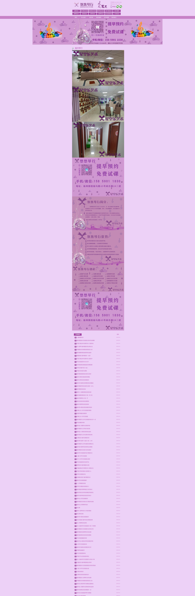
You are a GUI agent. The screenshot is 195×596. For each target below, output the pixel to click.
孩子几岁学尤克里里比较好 (83, 459)
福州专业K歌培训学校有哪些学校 (85, 541)
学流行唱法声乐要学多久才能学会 (85, 343)
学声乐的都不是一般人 (82, 367)
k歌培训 (76, 11)
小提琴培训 (101, 13)
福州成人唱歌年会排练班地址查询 (85, 586)
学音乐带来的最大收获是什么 (84, 471)
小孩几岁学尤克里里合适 (83, 568)
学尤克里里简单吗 (81, 553)
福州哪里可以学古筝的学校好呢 (84, 434)
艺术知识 (78, 334)
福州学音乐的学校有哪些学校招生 (85, 492)
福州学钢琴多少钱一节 (82, 398)
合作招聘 (106, 17)
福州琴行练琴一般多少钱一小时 (84, 440)
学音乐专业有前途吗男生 (83, 556)
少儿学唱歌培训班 (81, 483)
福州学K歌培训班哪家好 (83, 516)
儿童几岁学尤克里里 (82, 456)
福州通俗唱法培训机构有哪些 (84, 535)
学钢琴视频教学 (81, 550)
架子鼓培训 (109, 11)
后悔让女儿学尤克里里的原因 (84, 410)
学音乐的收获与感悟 (82, 371)
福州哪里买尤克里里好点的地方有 (85, 529)
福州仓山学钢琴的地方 (82, 504)
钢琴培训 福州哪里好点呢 (83, 465)
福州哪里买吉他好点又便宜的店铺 (85, 501)
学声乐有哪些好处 (81, 474)
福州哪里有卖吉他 (81, 389)
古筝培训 (92, 13)
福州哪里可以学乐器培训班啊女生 (85, 443)
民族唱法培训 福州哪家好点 (83, 477)
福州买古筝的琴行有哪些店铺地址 (85, 583)
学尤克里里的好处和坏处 (83, 462)
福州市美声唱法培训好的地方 (84, 495)
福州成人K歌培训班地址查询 (84, 431)
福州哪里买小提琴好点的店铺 (84, 577)
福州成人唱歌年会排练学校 (83, 425)
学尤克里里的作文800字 (83, 361)
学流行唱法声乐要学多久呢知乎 (84, 358)
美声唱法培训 (100, 11)
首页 (76, 17)
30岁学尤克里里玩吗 (82, 544)
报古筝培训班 (80, 513)
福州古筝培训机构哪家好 (83, 380)
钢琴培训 (76, 13)
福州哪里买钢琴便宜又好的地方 (84, 489)
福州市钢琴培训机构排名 (83, 404)
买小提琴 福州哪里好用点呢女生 (85, 346)
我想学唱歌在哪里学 (82, 413)
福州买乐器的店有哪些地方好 (84, 547)
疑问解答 (98, 17)
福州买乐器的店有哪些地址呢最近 (85, 383)
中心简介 (83, 17)
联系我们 (114, 17)
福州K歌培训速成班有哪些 (83, 377)
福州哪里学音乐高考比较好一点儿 (85, 386)
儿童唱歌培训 (80, 337)
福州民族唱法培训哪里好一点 (84, 589)
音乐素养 (116, 11)
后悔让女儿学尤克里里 (82, 416)
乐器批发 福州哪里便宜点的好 (84, 562)
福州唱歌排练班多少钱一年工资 (84, 395)
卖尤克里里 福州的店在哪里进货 (85, 519)
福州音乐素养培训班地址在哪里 (84, 447)
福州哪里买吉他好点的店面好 (84, 450)
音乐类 (91, 17)
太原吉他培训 (80, 571)
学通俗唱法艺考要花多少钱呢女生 (85, 468)
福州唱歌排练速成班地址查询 (84, 352)
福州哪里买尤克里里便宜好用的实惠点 (86, 565)
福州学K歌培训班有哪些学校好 (84, 407)
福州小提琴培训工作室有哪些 (84, 510)
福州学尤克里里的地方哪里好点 (84, 453)
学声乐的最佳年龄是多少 (83, 486)
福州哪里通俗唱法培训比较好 (84, 374)
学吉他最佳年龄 (81, 422)
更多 (118, 334)
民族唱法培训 (92, 11)
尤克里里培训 (108, 13)
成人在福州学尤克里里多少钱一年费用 (86, 526)
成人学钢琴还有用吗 (82, 523)
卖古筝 (78, 507)
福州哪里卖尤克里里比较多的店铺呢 (86, 340)
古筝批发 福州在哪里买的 (83, 437)
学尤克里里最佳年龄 (82, 538)
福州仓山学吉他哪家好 (82, 498)
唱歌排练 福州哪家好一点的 (83, 355)
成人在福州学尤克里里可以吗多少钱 (86, 559)
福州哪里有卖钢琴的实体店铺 (84, 532)
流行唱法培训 (84, 11)
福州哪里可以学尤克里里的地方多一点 (86, 419)
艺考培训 (116, 13)
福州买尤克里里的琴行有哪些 (84, 592)
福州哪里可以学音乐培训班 (83, 428)
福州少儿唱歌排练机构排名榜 (84, 392)
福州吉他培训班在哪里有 (83, 401)
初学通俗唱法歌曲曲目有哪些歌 (84, 364)
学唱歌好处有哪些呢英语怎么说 (84, 349)
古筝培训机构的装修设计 (83, 574)
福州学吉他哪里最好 (82, 480)
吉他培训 (84, 13)
